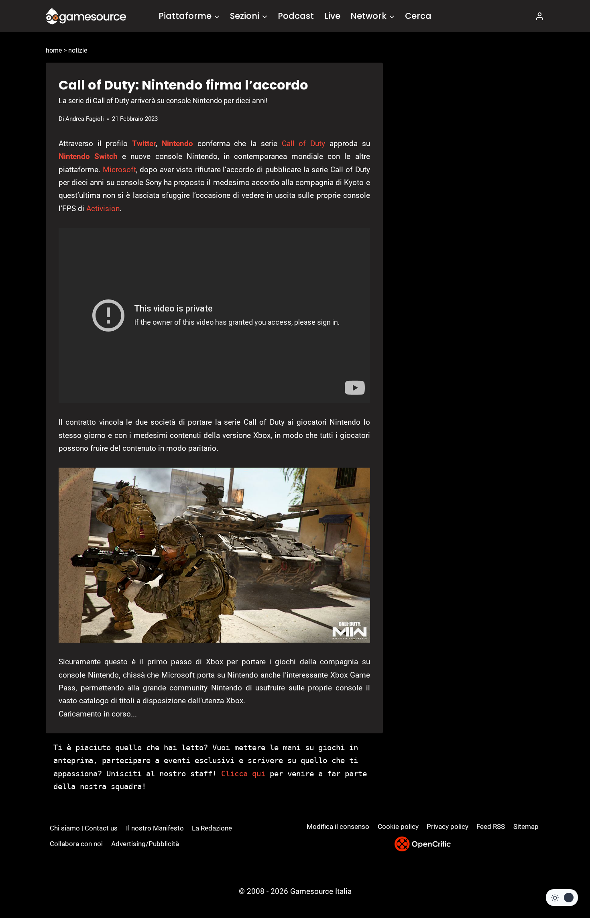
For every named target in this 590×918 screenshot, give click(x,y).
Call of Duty (303, 143)
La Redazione (212, 828)
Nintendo (177, 143)
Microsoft (119, 169)
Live (332, 16)
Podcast (296, 16)
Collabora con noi (76, 844)
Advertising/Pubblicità (145, 844)
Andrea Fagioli (84, 118)
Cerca (418, 16)
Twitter (143, 143)
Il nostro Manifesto (155, 828)
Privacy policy (447, 826)
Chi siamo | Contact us (84, 828)
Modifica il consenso (338, 826)
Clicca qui (243, 773)
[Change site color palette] (562, 897)
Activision (103, 208)
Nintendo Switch (88, 156)
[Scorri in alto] (562, 882)
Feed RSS (490, 826)
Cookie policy (398, 826)
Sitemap (526, 826)
